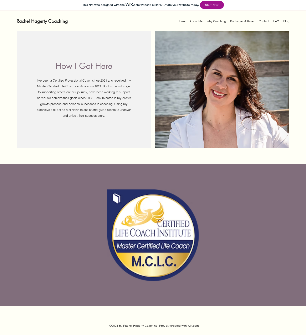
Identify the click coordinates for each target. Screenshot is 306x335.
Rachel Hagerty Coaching (42, 21)
